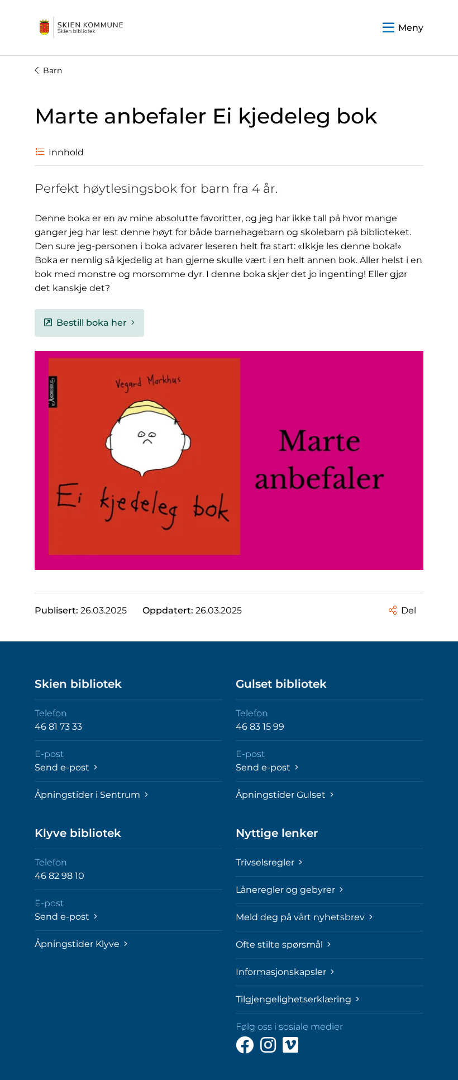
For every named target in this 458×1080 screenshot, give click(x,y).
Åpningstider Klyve (78, 944)
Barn (52, 70)
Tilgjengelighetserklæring (295, 999)
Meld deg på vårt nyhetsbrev (301, 917)
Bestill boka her (91, 322)
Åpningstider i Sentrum (88, 794)
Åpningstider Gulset (282, 794)
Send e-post (63, 767)
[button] (403, 27)
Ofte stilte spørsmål (280, 944)
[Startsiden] (81, 27)
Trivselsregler (266, 862)
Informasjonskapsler (282, 972)
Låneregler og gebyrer (286, 889)
